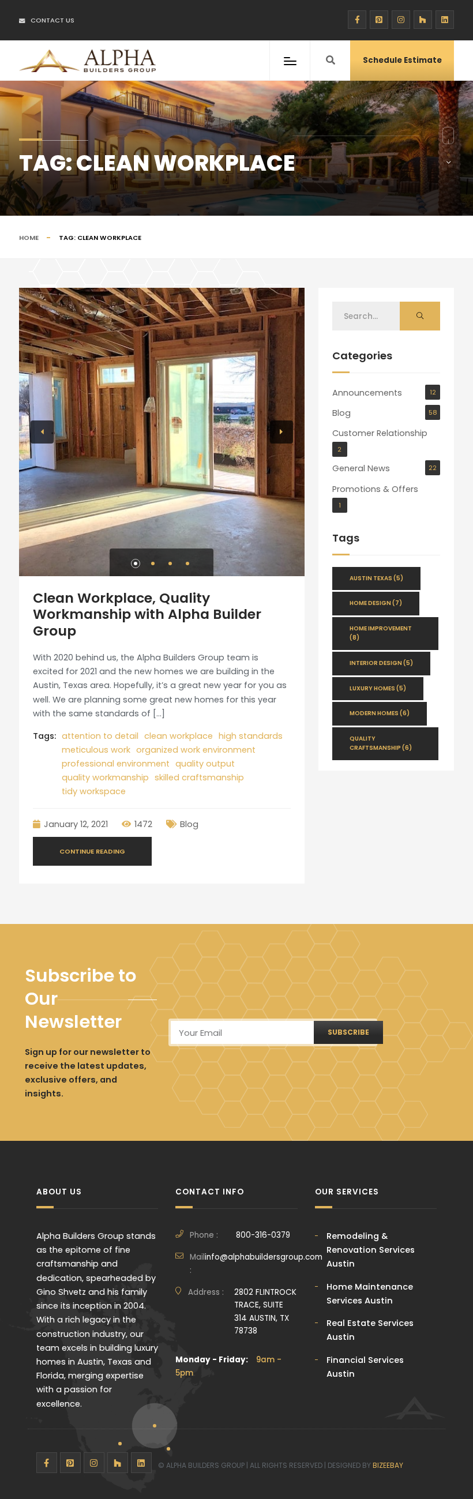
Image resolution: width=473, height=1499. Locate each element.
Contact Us (52, 20)
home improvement (381, 633)
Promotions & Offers (375, 489)
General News (361, 468)
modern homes (380, 713)
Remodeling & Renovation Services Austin (370, 1249)
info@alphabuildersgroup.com (263, 1257)
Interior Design (381, 663)
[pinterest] (379, 19)
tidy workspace (94, 791)
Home (29, 237)
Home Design (376, 603)
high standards (251, 736)
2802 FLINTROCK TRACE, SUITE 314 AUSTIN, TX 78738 (265, 1311)
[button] (135, 563)
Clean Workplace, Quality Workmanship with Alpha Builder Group (147, 614)
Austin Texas (376, 578)
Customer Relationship (379, 433)
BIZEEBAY (388, 1465)
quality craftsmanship (381, 743)
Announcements (367, 393)
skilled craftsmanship (199, 777)
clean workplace (178, 736)
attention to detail (100, 736)
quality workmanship (105, 777)
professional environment (116, 763)
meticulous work (96, 750)
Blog (189, 824)
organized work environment (196, 750)
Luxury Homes (378, 688)
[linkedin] (445, 19)
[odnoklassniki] (423, 19)
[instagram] (401, 19)
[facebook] (357, 19)
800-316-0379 (263, 1235)
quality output (205, 763)
